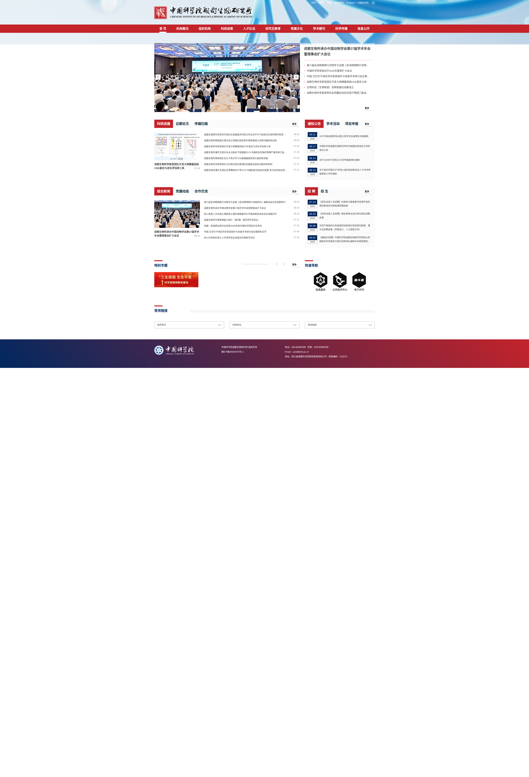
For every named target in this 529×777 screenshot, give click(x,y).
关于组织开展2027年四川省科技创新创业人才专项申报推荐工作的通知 (345, 172)
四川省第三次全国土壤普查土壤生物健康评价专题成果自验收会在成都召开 (240, 214)
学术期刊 (319, 28)
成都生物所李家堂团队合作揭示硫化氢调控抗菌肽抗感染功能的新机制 (238, 164)
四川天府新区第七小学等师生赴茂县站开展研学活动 (229, 238)
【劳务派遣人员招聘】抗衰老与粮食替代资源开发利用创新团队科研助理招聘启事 (344, 204)
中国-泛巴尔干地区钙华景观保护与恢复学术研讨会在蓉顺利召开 (339, 76)
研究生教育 (273, 28)
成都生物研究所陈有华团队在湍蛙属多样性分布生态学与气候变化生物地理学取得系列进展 (247, 134)
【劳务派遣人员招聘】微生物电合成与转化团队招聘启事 (344, 216)
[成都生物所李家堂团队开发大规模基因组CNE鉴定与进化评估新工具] (177, 146)
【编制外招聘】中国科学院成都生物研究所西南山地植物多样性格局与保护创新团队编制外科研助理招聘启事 (344, 239)
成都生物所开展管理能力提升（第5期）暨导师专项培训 (231, 220)
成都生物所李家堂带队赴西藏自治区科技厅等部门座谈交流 (339, 93)
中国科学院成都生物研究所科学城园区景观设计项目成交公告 (344, 148)
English (350, 3)
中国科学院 (363, 3)
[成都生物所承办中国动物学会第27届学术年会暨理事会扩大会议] (227, 77)
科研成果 (227, 28)
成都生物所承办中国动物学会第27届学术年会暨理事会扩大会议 (177, 233)
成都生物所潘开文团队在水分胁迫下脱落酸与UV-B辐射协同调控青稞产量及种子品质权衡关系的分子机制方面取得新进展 (247, 152)
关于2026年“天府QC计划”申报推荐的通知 (339, 160)
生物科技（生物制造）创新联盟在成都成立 (330, 87)
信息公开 (363, 28)
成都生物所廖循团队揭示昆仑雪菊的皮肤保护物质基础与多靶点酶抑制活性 (240, 140)
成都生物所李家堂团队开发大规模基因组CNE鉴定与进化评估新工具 (339, 81)
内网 (321, 3)
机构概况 (182, 28)
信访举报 (339, 3)
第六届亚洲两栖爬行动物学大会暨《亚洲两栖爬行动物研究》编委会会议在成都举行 (339, 65)
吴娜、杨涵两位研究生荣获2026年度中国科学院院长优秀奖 (233, 226)
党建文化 (297, 28)
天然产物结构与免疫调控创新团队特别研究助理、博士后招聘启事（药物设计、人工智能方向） (344, 227)
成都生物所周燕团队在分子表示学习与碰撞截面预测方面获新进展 (236, 158)
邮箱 (329, 3)
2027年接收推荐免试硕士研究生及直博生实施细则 (343, 136)
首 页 (162, 28)
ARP (313, 3)
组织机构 (205, 28)
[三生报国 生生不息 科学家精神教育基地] (176, 286)
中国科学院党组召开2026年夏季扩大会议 (329, 70)
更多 (367, 108)
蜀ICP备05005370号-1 (232, 352)
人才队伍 (249, 28)
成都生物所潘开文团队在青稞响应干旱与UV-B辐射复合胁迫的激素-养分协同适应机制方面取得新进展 (247, 170)
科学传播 (341, 28)
